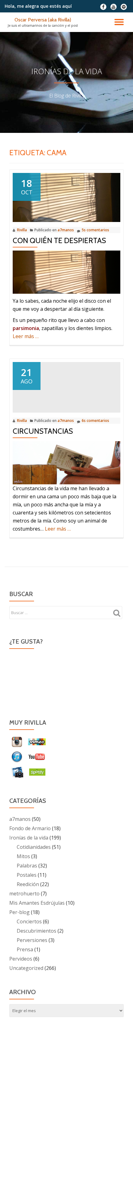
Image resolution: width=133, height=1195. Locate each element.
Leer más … (26, 336)
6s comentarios (95, 420)
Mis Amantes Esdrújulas (37, 902)
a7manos (66, 230)
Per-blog (19, 912)
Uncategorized (26, 968)
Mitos (23, 856)
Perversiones (32, 940)
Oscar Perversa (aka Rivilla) (43, 20)
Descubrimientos (36, 930)
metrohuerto (24, 893)
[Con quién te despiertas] (66, 197)
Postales (26, 874)
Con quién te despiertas (59, 240)
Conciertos (29, 921)
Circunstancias (43, 431)
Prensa (25, 949)
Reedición (28, 884)
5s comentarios (95, 230)
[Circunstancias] (66, 387)
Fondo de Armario (30, 828)
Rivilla (22, 230)
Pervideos (20, 958)
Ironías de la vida (28, 837)
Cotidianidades (34, 847)
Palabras (27, 865)
